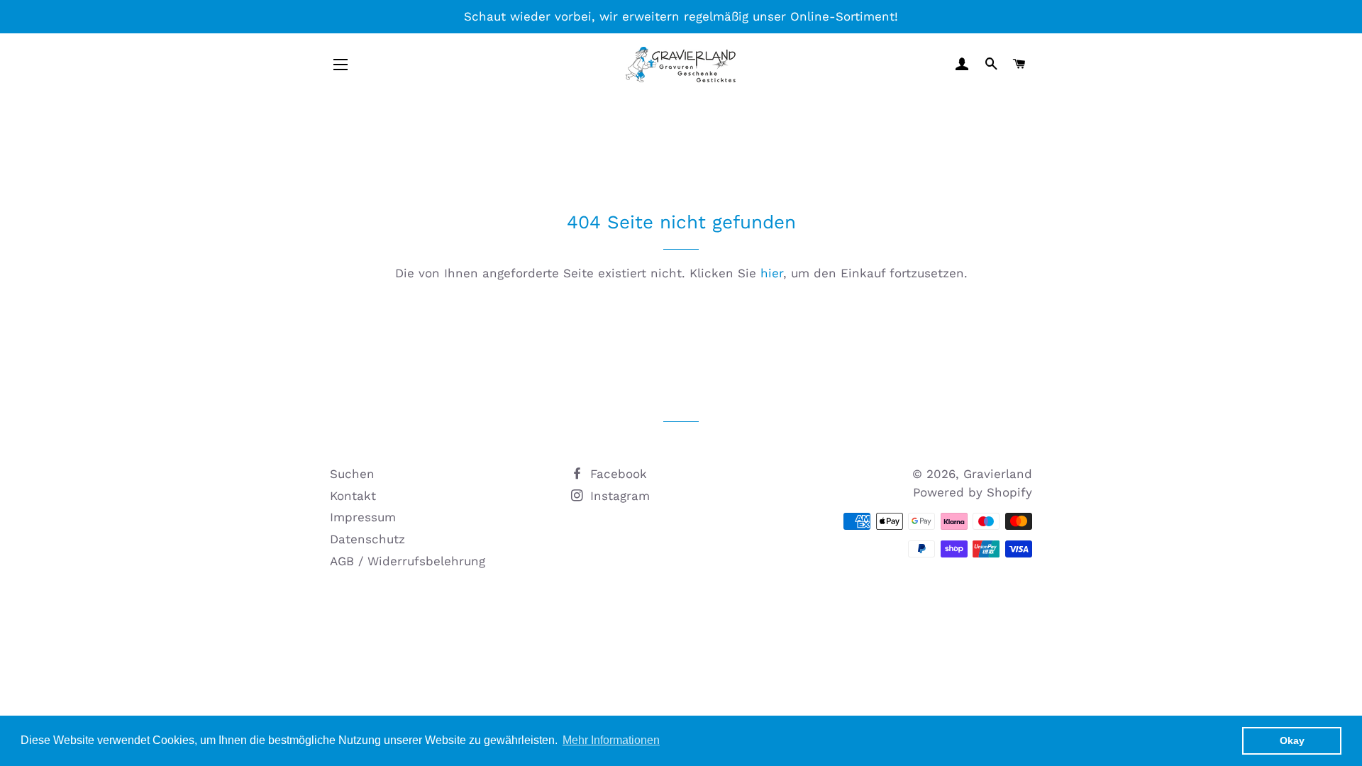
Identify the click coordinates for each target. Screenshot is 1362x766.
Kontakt (353, 496)
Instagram (618, 496)
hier (771, 273)
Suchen (352, 474)
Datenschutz (367, 539)
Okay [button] (1292, 740)
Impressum (363, 517)
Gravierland (997, 474)
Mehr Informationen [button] (611, 740)
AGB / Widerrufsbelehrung (407, 561)
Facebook (616, 474)
